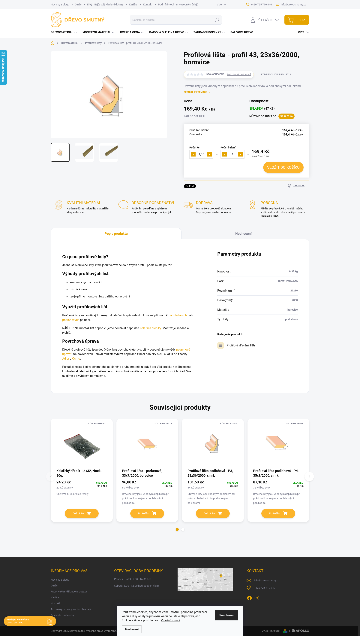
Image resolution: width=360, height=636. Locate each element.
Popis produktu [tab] (116, 234)
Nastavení (132, 629)
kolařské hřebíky (150, 328)
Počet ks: (194, 147)
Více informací (170, 620)
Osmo (76, 358)
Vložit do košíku (283, 167)
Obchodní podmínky (62, 615)
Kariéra (133, 4)
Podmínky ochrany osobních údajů (178, 4)
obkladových (178, 315)
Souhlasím (226, 615)
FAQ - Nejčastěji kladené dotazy (105, 4)
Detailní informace (195, 92)
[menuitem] (64, 32)
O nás (78, 4)
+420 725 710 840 (264, 587)
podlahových (70, 320)
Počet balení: (228, 147)
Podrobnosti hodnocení (239, 74)
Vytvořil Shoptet (271, 630)
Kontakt (147, 4)
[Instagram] (257, 597)
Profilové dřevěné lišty (241, 345)
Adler (65, 358)
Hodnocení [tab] (243, 234)
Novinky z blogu (60, 4)
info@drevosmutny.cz (267, 580)
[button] (177, 529)
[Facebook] (249, 597)
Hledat (217, 19)
